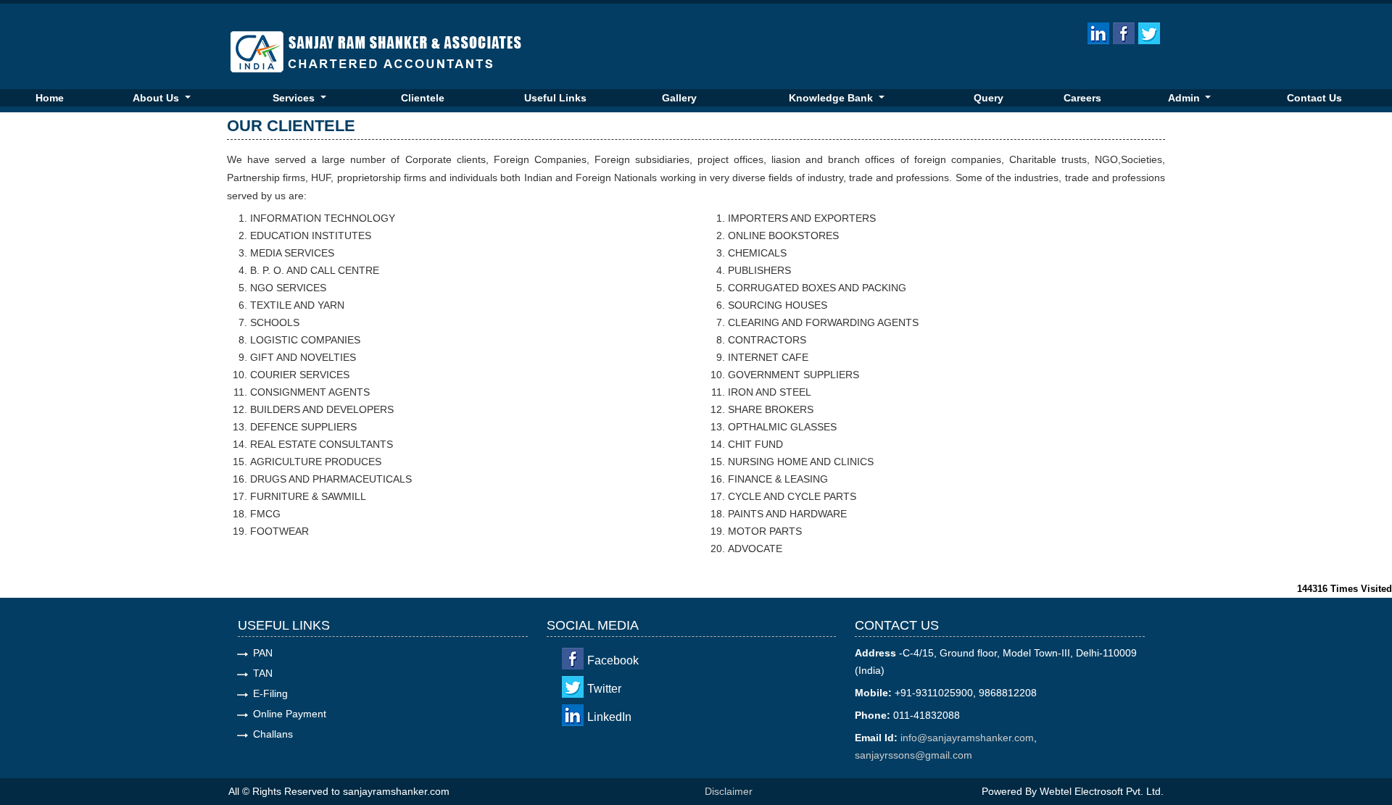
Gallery (679, 98)
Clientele (422, 98)
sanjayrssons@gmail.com (913, 755)
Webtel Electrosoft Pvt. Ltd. (1102, 791)
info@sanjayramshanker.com (967, 737)
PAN (263, 653)
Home (50, 98)
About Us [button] (157, 98)
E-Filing (270, 693)
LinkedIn (609, 717)
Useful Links (555, 98)
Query (988, 98)
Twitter (604, 689)
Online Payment (289, 714)
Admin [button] (1185, 98)
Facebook (613, 660)
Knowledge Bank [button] (832, 98)
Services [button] (295, 98)
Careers (1082, 98)
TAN (263, 673)
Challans (273, 734)
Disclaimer (729, 791)
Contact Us (1314, 98)
